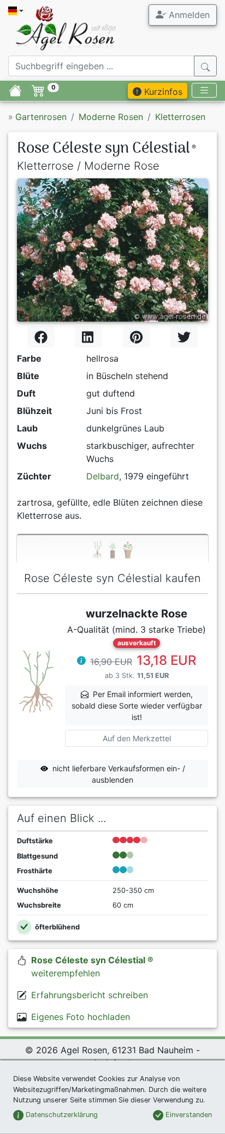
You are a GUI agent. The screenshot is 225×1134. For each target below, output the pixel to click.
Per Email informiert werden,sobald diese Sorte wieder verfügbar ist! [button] (137, 705)
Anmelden (188, 14)
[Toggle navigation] (204, 90)
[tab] (112, 549)
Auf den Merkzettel (137, 738)
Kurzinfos (161, 91)
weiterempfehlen (92, 967)
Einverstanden (187, 1115)
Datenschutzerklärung (60, 1115)
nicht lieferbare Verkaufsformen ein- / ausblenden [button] (118, 774)
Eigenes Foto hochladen (80, 1016)
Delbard (102, 476)
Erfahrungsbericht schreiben (89, 994)
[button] (81, 661)
